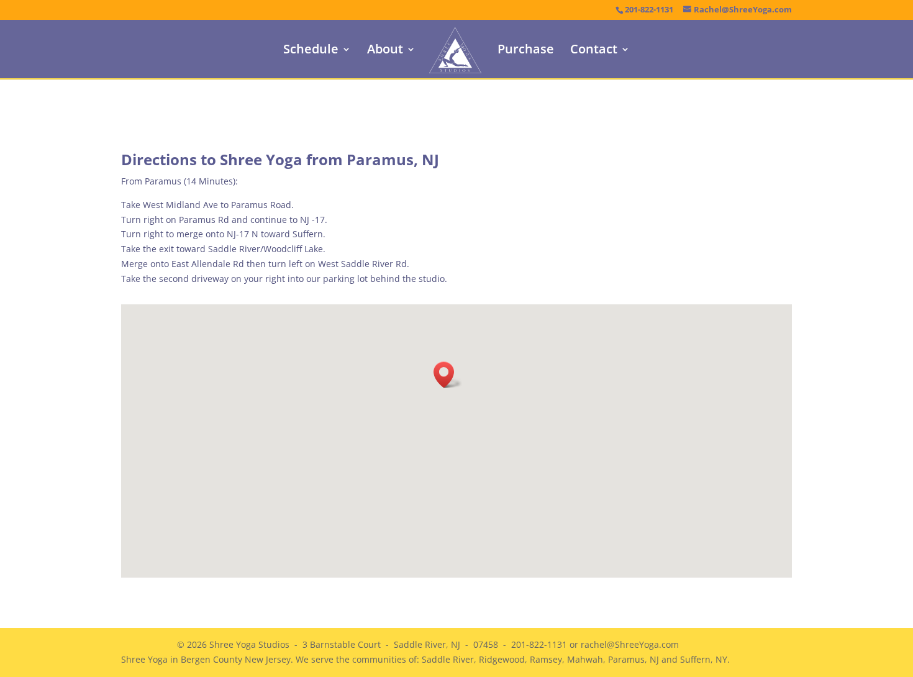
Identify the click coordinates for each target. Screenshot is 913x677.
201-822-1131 (649, 9)
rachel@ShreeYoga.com (630, 644)
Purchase (525, 51)
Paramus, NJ (633, 659)
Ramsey (546, 659)
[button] (448, 374)
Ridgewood (502, 659)
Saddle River (448, 659)
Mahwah (585, 659)
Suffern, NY (703, 659)
